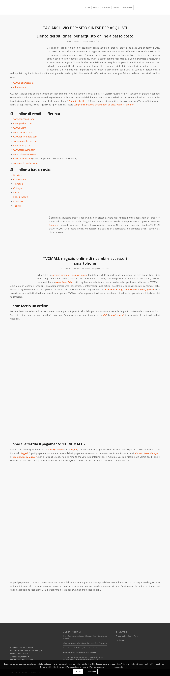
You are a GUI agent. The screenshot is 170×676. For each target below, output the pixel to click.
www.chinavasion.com (24, 154)
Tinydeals (18, 183)
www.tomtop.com (22, 145)
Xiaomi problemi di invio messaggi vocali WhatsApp (79, 652)
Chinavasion (19, 179)
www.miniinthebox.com (25, 141)
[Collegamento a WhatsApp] (155, 7)
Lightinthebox (20, 196)
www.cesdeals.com (22, 132)
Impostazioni (91, 671)
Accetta (78, 671)
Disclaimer (120, 640)
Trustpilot (54, 225)
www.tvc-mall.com (22, 158)
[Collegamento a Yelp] (158, 7)
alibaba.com (19, 87)
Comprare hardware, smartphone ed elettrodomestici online (104, 104)
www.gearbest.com (22, 123)
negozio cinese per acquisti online (69, 275)
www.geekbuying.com (24, 149)
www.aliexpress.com (23, 82)
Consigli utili (95, 268)
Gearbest (17, 175)
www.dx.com (19, 127)
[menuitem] (87, 7)
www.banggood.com (23, 119)
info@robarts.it (22, 656)
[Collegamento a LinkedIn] (151, 7)
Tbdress (17, 205)
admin (102, 41)
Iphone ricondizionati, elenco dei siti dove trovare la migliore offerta (85, 643)
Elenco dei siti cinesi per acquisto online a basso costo (85, 36)
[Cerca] (137, 7)
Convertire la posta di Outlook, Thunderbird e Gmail (80, 648)
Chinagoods (19, 188)
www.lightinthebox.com (25, 136)
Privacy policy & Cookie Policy (127, 636)
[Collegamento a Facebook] (147, 7)
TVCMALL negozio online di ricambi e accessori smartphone (85, 261)
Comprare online (88, 41)
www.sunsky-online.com (25, 163)
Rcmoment (18, 201)
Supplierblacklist (78, 101)
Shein (16, 192)
